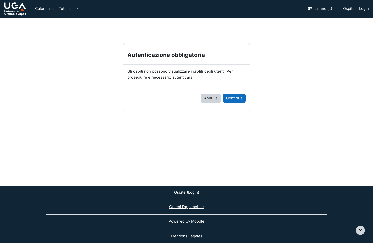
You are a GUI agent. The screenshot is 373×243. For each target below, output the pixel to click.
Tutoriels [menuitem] (67, 8)
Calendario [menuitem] (45, 8)
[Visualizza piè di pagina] (360, 230)
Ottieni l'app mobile (186, 206)
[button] (321, 9)
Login (364, 8)
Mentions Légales (186, 236)
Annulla (210, 98)
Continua (234, 98)
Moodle (198, 221)
